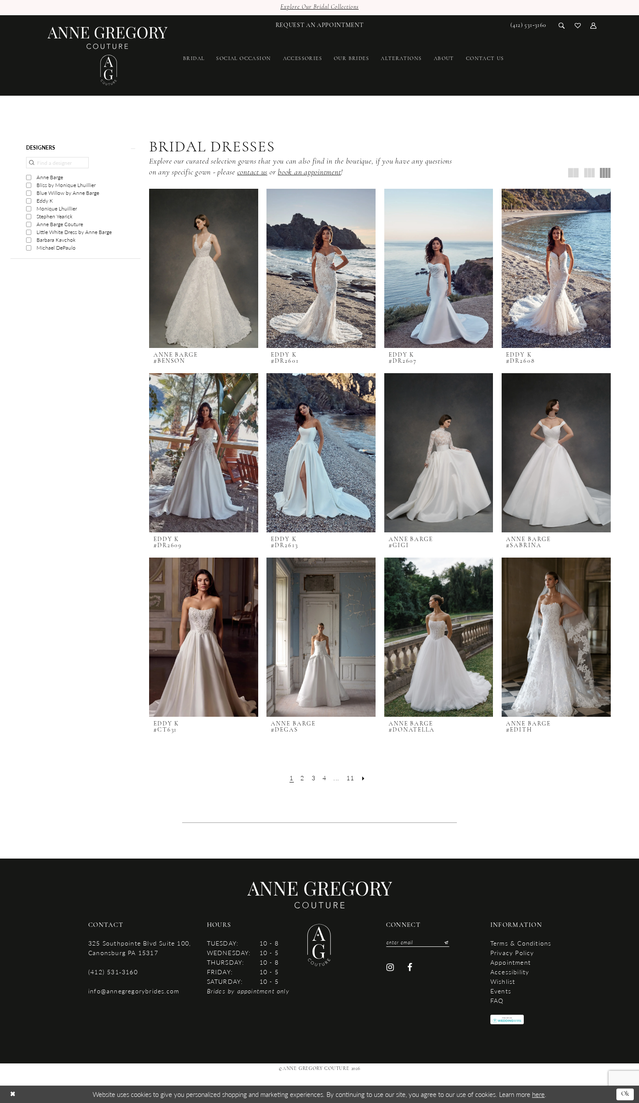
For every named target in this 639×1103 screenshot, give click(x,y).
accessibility (509, 971)
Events (500, 990)
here (538, 1094)
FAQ (497, 1000)
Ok (625, 1094)
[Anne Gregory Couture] (107, 56)
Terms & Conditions (521, 943)
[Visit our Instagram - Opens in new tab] (390, 967)
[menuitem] (320, 25)
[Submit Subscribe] (444, 942)
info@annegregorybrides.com (133, 990)
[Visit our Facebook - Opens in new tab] (410, 967)
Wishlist (503, 981)
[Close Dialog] (12, 1094)
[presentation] (203, 268)
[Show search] (562, 25)
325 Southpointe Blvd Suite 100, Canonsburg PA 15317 (139, 948)
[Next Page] (364, 778)
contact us (252, 173)
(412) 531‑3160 (113, 971)
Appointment (510, 962)
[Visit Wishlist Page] (578, 25)
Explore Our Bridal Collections (319, 7)
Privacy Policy (512, 952)
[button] (594, 25)
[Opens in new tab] (507, 1019)
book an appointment (309, 173)
